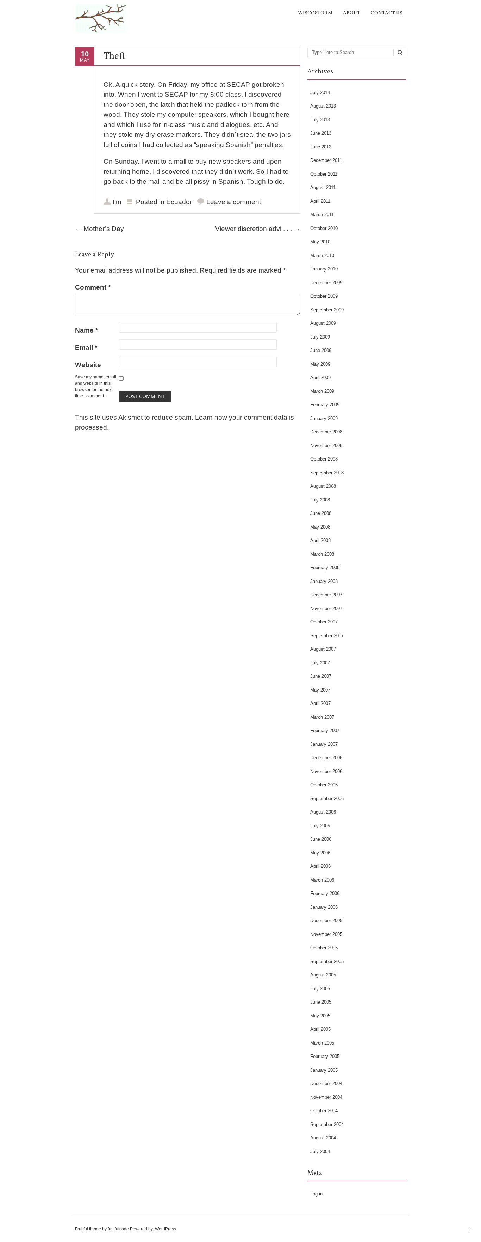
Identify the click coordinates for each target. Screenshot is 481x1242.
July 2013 (320, 119)
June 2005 (320, 1002)
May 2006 (320, 853)
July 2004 (320, 1151)
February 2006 (324, 893)
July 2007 (320, 662)
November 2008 (326, 445)
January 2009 (324, 418)
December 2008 (326, 431)
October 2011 (323, 174)
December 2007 (326, 594)
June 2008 (320, 513)
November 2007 (326, 608)
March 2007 (322, 717)
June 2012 (320, 147)
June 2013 (320, 133)
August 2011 (323, 187)
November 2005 (326, 934)
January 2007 (324, 744)
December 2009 (326, 282)
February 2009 (324, 404)
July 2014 (320, 92)
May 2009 (320, 364)
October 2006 (324, 784)
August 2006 (323, 812)
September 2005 (327, 961)
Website (88, 365)
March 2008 (322, 554)
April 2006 (320, 866)
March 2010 (322, 255)
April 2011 (320, 201)
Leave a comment (233, 202)
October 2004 (324, 1110)
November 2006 (326, 771)
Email (86, 347)
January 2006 (324, 907)
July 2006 (320, 825)
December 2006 (326, 757)
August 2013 (323, 106)
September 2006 (327, 798)
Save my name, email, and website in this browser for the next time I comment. (96, 386)
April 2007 (320, 703)
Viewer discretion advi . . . (257, 228)
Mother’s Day (99, 228)
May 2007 (320, 690)
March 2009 (322, 391)
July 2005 (320, 988)
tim (117, 202)
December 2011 (326, 160)
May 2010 (320, 241)
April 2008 (320, 540)
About (351, 13)
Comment (93, 287)
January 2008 (324, 581)
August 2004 (323, 1137)
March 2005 (322, 1043)
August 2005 (323, 975)
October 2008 (324, 459)
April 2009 (320, 377)
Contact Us (386, 13)
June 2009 (320, 350)
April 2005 (320, 1029)
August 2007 (323, 649)
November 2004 (326, 1097)
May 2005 (320, 1015)
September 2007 (327, 635)
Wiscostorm (315, 13)
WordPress (165, 1228)
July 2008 (320, 500)
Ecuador (179, 202)
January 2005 (324, 1070)
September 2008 (327, 472)
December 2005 (326, 920)
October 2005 (324, 947)
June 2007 (320, 676)
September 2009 (327, 309)
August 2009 (323, 323)
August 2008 (323, 486)
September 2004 (327, 1124)
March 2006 (322, 880)
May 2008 (320, 527)
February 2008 (324, 567)
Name (86, 330)
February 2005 (324, 1056)
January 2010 (324, 269)
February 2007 (324, 730)
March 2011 (322, 214)
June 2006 (320, 839)
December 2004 (326, 1083)
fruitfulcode (118, 1228)
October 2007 (324, 622)
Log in (316, 1194)
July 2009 (320, 337)
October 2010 (324, 228)
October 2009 (324, 296)
